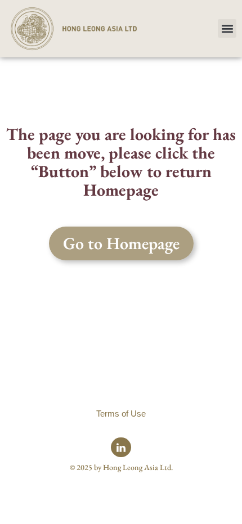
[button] (227, 28)
